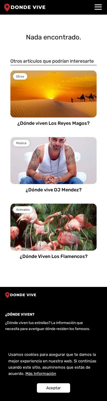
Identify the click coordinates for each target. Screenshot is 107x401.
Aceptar (53, 388)
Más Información (40, 373)
